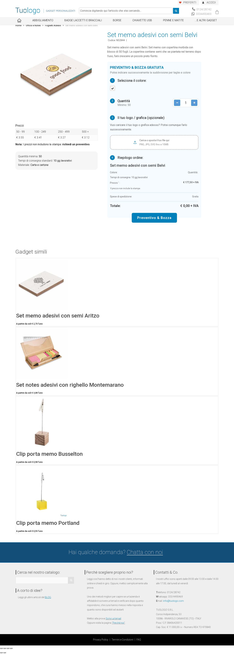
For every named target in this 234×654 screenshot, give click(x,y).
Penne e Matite (173, 20)
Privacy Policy (100, 639)
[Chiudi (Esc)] (1, 648)
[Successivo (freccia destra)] (4, 652)
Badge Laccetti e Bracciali (83, 20)
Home (18, 25)
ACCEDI (211, 2)
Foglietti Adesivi (53, 25)
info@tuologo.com (173, 601)
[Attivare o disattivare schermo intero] (8, 648)
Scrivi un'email (113, 618)
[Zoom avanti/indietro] (11, 648)
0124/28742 (203, 9)
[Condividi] (4, 648)
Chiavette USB (142, 20)
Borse (117, 20)
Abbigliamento (42, 20)
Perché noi (118, 622)
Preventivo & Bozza (154, 218)
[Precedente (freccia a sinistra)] (1, 652)
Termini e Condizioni (122, 639)
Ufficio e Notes (33, 25)
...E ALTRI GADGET (206, 20)
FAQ (139, 639)
